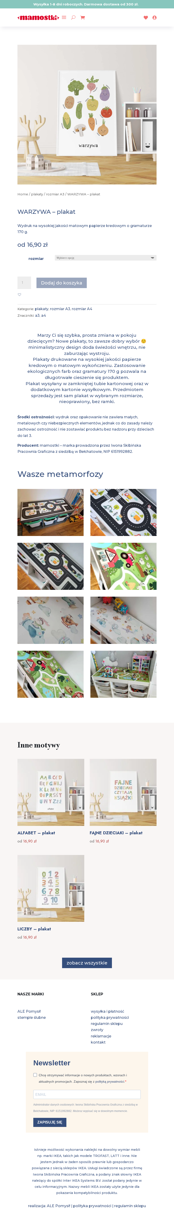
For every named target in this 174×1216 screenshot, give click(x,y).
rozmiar (36, 259)
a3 (37, 315)
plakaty (37, 194)
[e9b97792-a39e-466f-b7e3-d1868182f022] (123, 696)
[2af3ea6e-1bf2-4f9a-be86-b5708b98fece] (50, 535)
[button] (19, 294)
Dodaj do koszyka (61, 283)
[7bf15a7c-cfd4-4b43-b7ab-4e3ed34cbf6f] (123, 535)
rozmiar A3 (55, 194)
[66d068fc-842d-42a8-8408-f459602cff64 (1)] (123, 588)
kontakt (98, 1042)
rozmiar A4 (82, 309)
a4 (43, 315)
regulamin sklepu (107, 1024)
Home (22, 194)
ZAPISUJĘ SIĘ (49, 1122)
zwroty (97, 1030)
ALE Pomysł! (29, 1011)
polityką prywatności (109, 1081)
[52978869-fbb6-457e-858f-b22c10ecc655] (50, 642)
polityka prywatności (110, 1017)
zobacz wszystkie (87, 963)
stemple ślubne (31, 1017)
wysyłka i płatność (107, 1011)
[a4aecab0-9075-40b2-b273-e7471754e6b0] (123, 642)
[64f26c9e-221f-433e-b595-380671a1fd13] (50, 588)
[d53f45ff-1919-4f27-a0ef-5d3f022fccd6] (50, 696)
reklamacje (101, 1036)
